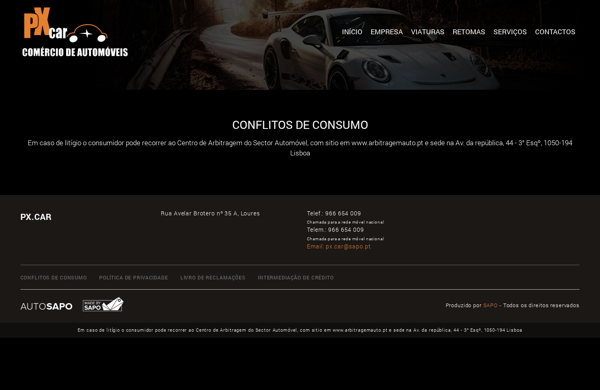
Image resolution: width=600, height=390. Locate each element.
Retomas (469, 31)
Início (352, 31)
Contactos (555, 31)
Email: (339, 246)
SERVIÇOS (510, 31)
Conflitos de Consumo (53, 277)
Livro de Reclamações (213, 277)
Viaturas (427, 31)
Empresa (387, 31)
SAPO (490, 305)
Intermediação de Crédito (296, 277)
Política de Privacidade (133, 277)
